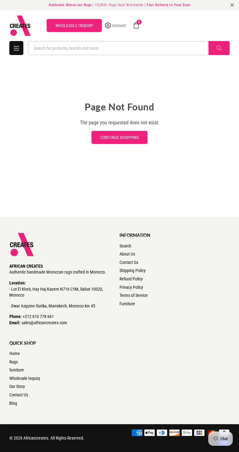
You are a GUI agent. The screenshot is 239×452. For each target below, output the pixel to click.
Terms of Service (134, 295)
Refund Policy (131, 278)
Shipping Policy (133, 270)
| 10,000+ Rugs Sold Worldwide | (119, 5)
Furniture (127, 303)
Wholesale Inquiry (24, 378)
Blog (13, 403)
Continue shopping (119, 137)
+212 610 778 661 (38, 316)
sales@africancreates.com (44, 322)
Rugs (13, 361)
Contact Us (129, 262)
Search (125, 245)
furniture (16, 369)
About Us (127, 253)
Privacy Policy (131, 287)
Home (14, 353)
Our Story (17, 386)
